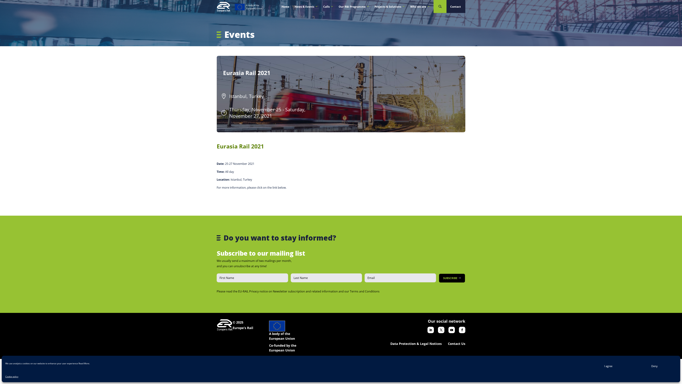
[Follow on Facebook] (462, 330)
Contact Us (456, 344)
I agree (608, 366)
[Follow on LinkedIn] (430, 330)
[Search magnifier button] (440, 6)
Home (285, 6)
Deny (654, 366)
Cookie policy (11, 376)
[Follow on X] (441, 330)
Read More (84, 363)
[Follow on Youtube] (451, 330)
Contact (455, 6)
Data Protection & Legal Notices (416, 344)
